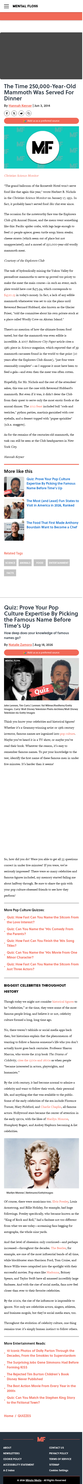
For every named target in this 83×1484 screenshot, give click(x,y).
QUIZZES (24, 1415)
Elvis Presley (60, 1201)
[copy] (28, 113)
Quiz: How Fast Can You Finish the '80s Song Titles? (40, 943)
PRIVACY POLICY (58, 1453)
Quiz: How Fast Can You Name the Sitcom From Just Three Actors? (43, 966)
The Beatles (58, 1248)
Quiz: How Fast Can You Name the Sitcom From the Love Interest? (43, 919)
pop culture (67, 733)
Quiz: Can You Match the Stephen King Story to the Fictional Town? (41, 1400)
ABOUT (7, 1447)
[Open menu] (6, 6)
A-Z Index (9, 1470)
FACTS (10, 573)
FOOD (39, 563)
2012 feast (36, 406)
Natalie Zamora (20, 644)
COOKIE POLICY (12, 1459)
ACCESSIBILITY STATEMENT (18, 1464)
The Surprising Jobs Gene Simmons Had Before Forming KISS (43, 1364)
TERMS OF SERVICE (60, 1459)
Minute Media (34, 1480)
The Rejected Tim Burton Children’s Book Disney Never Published (38, 1376)
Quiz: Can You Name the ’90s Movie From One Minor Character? (42, 955)
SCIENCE (10, 563)
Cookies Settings (58, 1470)
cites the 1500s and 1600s (34, 1060)
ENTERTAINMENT (58, 563)
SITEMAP (54, 1464)
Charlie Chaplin (51, 1107)
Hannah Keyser (20, 105)
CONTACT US (56, 1447)
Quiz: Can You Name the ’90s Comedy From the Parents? (40, 931)
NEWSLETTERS (11, 1453)
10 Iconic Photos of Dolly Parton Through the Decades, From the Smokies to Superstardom (41, 1353)
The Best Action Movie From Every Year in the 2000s (41, 1388)
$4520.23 (9, 295)
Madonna (53, 1272)
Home (8, 1415)
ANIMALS (25, 563)
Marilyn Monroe (57, 1119)
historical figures (63, 1001)
